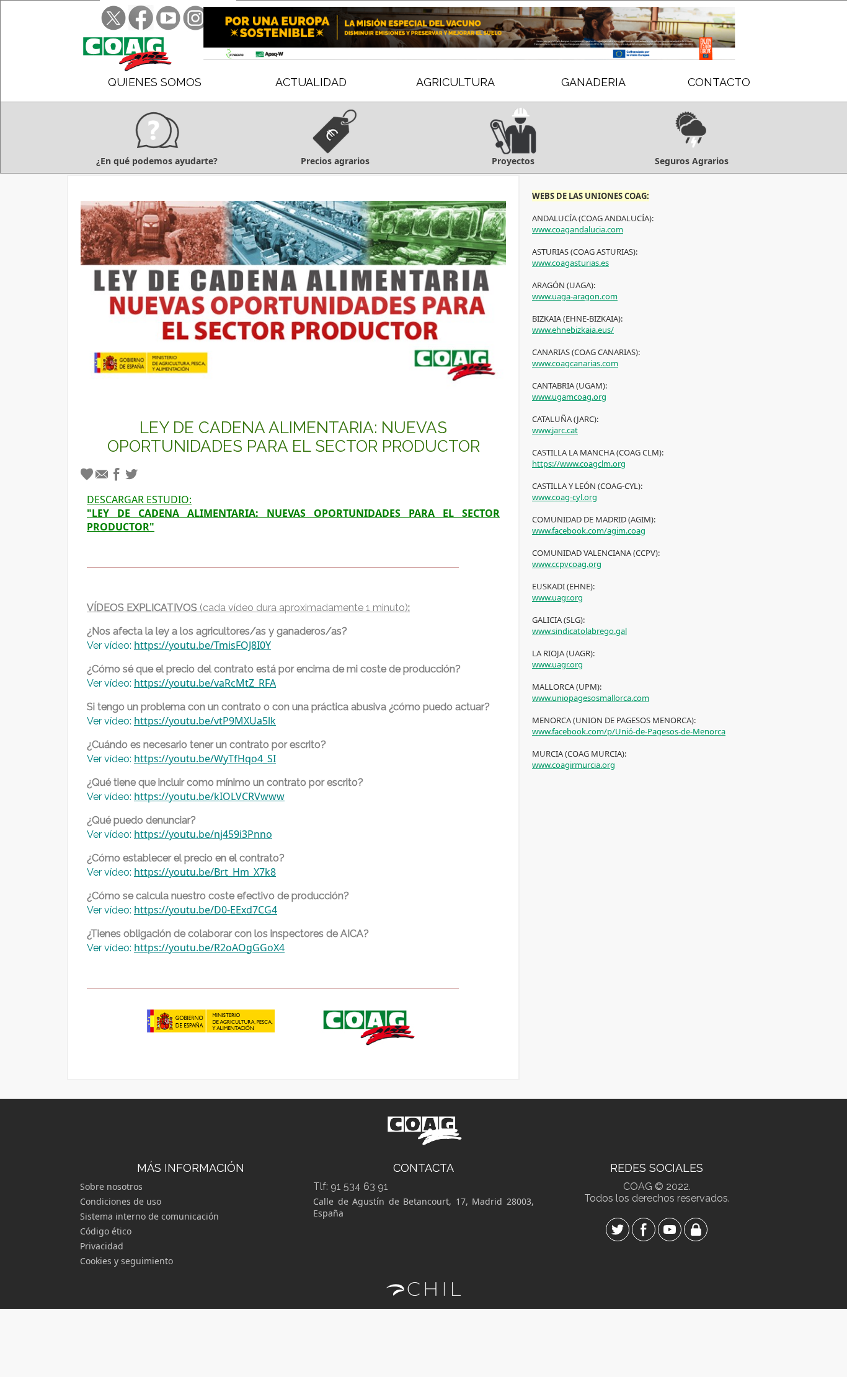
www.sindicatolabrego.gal (579, 630)
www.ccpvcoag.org (566, 564)
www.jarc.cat (555, 430)
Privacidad (101, 1246)
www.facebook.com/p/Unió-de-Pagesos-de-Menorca (628, 731)
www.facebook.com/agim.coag (588, 530)
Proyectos (513, 161)
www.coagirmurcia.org (573, 764)
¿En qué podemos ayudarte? (157, 161)
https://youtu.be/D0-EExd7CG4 (205, 910)
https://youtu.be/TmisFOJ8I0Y (202, 645)
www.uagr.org (557, 597)
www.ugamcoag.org (569, 396)
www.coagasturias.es (570, 262)
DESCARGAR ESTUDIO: (293, 513)
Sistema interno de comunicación (149, 1216)
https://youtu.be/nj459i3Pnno (203, 834)
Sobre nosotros (111, 1186)
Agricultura (455, 82)
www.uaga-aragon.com (575, 296)
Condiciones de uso (120, 1201)
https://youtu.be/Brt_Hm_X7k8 (205, 872)
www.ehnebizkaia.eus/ (573, 329)
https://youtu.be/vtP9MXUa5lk (205, 721)
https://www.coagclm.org (579, 463)
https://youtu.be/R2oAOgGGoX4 (209, 947)
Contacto (719, 82)
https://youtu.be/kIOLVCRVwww (209, 796)
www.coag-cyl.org (564, 497)
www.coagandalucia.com (577, 229)
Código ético (105, 1231)
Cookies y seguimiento (126, 1261)
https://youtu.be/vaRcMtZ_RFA (205, 683)
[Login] (695, 1232)
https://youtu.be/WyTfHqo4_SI (205, 758)
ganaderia (593, 82)
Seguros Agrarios (692, 161)
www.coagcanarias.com (575, 363)
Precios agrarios (335, 161)
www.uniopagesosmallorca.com (590, 697)
